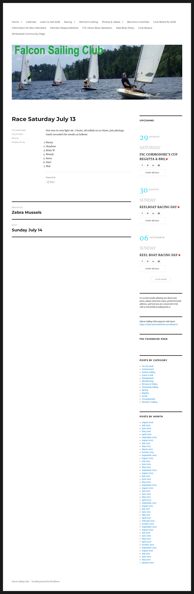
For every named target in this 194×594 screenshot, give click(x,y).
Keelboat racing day (158, 207)
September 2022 (149, 485)
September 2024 (149, 455)
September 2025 (149, 437)
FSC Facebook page (154, 339)
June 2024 (146, 464)
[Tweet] (147, 165)
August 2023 (147, 473)
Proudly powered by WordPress (46, 581)
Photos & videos (111, 22)
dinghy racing (18, 142)
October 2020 (148, 524)
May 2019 (146, 559)
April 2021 (146, 518)
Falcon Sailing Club (20, 581)
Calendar (31, 22)
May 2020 (146, 539)
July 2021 (146, 509)
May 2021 (146, 515)
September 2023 (149, 470)
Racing (68, 22)
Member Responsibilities (64, 28)
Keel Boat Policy (125, 28)
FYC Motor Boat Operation (97, 28)
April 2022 (146, 500)
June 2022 (146, 494)
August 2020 (147, 530)
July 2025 (146, 443)
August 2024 (147, 458)
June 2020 (146, 536)
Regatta (145, 393)
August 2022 (147, 488)
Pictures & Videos (150, 384)
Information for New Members (29, 28)
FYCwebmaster (19, 130)
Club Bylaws (145, 28)
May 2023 (146, 482)
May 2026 (146, 431)
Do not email (147, 366)
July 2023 (146, 476)
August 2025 (147, 440)
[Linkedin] (153, 165)
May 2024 (146, 467)
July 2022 (146, 491)
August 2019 (147, 551)
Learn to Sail (147, 375)
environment (148, 369)
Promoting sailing (150, 387)
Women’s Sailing (88, 22)
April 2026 (146, 434)
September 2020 (149, 527)
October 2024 (148, 452)
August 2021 (147, 506)
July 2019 (146, 554)
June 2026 (146, 428)
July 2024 (146, 461)
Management (148, 378)
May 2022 (146, 497)
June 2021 (146, 512)
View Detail (152, 173)
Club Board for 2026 (164, 22)
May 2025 (146, 446)
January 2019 (148, 562)
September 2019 (149, 548)
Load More (161, 279)
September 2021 (149, 503)
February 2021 (148, 521)
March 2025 (147, 449)
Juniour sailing (148, 372)
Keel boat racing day (159, 255)
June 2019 (146, 557)
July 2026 (146, 425)
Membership (148, 381)
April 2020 (146, 542)
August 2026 (147, 422)
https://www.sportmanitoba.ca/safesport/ (159, 324)
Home (15, 22)
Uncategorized (148, 399)
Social (144, 396)
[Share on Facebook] (142, 165)
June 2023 (146, 479)
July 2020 (146, 533)
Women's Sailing (149, 402)
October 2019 (148, 545)
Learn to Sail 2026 (50, 22)
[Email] (158, 165)
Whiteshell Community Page (28, 34)
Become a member (138, 22)
